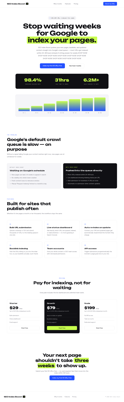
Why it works (58, 4)
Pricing (76, 4)
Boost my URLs (110, 4)
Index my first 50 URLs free (52, 66)
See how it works (75, 66)
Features (68, 4)
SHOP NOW (82, 53)
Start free (24, 328)
